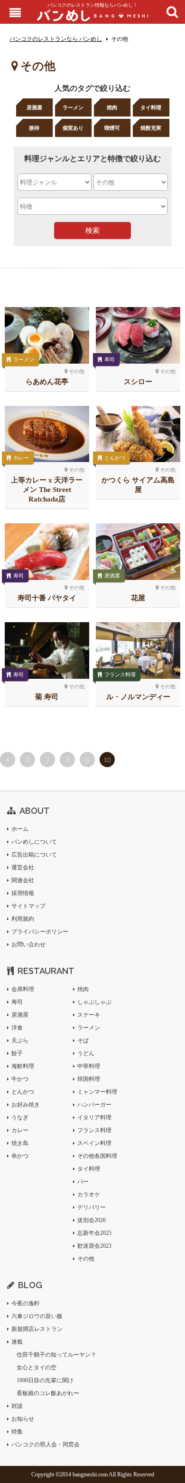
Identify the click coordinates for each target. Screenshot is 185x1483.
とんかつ (114, 458)
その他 (85, 1258)
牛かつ (19, 1079)
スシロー (138, 381)
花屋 (138, 598)
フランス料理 (120, 674)
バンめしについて (34, 841)
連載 (17, 1342)
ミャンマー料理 (97, 1091)
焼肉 (112, 107)
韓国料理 (88, 1079)
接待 (34, 128)
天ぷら (19, 1040)
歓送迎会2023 (94, 1245)
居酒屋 (34, 107)
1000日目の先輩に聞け (45, 1380)
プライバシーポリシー (39, 931)
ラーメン (73, 107)
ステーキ (88, 1014)
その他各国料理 (97, 1156)
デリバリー (91, 1207)
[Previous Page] (7, 759)
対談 (17, 1406)
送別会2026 (91, 1220)
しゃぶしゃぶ (94, 1002)
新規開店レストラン (37, 1329)
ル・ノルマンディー (138, 697)
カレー (21, 458)
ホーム (19, 829)
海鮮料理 (22, 1066)
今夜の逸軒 (25, 1303)
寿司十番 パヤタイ (47, 598)
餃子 (17, 1053)
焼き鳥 (19, 1143)
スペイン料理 (94, 1143)
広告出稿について (34, 854)
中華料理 (88, 1066)
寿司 (109, 359)
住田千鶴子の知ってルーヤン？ (56, 1354)
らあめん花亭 (47, 381)
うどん (85, 1053)
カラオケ (88, 1194)
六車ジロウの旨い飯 (37, 1316)
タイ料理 (150, 107)
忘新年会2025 (94, 1233)
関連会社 (22, 880)
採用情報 (22, 893)
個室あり (73, 128)
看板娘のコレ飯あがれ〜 (48, 1393)
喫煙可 (112, 128)
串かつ (19, 1156)
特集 (17, 1431)
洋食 (17, 1027)
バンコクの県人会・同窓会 (45, 1444)
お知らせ (22, 1419)
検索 (92, 230)
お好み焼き (25, 1104)
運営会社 (22, 867)
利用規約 (22, 918)
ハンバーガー (94, 1104)
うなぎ (19, 1117)
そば (83, 1040)
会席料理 (22, 989)
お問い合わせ (28, 944)
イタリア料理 (94, 1117)
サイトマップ (28, 906)
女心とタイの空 (36, 1367)
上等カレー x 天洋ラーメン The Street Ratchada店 (47, 489)
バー (83, 1181)
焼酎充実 (150, 128)
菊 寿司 (46, 697)
